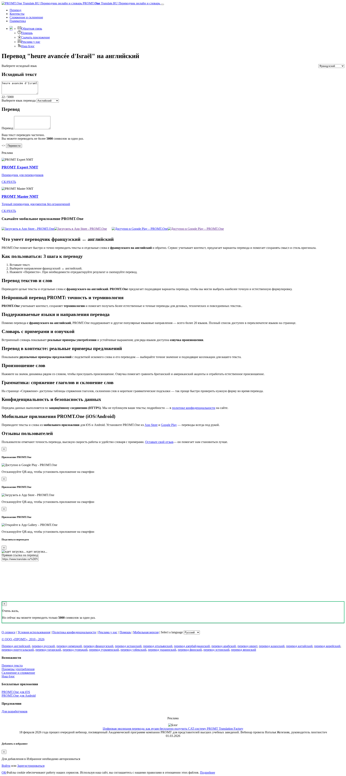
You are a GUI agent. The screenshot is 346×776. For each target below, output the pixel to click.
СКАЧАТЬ (9, 182)
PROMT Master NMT (20, 196)
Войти (6, 765)
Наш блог (8, 676)
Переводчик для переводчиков (22, 175)
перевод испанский (128, 646)
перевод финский (190, 649)
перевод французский (98, 646)
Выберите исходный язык (19, 66)
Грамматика (18, 21)
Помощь (27, 33)
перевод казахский (272, 646)
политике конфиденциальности (193, 408)
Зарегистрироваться (30, 765)
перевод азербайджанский (192, 646)
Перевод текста (12, 665)
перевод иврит (247, 646)
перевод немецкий (69, 646)
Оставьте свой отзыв (159, 442)
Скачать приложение (35, 37)
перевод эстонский (216, 649)
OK (4, 772)
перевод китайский (299, 646)
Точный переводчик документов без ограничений (36, 204)
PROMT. (121, 3)
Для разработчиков (14, 711)
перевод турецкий (75, 649)
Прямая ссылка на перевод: (20, 555)
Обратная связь (31, 28)
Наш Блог (28, 46)
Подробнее (207, 772)
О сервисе (8, 632)
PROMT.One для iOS (16, 692)
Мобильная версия (146, 632)
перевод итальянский (157, 646)
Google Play (169, 425)
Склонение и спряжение (18, 672)
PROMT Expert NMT (20, 167)
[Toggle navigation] (162, 4)
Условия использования (34, 632)
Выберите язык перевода (19, 100)
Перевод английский (16, 646)
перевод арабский (223, 646)
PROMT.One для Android (19, 695)
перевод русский (43, 646)
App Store (151, 425)
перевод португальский (18, 649)
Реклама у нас (30, 41)
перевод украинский (162, 649)
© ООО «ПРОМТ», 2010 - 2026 (23, 639)
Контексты (17, 13)
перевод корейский (327, 646)
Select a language (172, 632)
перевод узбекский (133, 649)
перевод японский (243, 649)
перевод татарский (48, 649)
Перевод (15, 10)
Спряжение (26, 17)
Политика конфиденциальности (74, 632)
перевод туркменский (104, 649)
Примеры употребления (18, 669)
